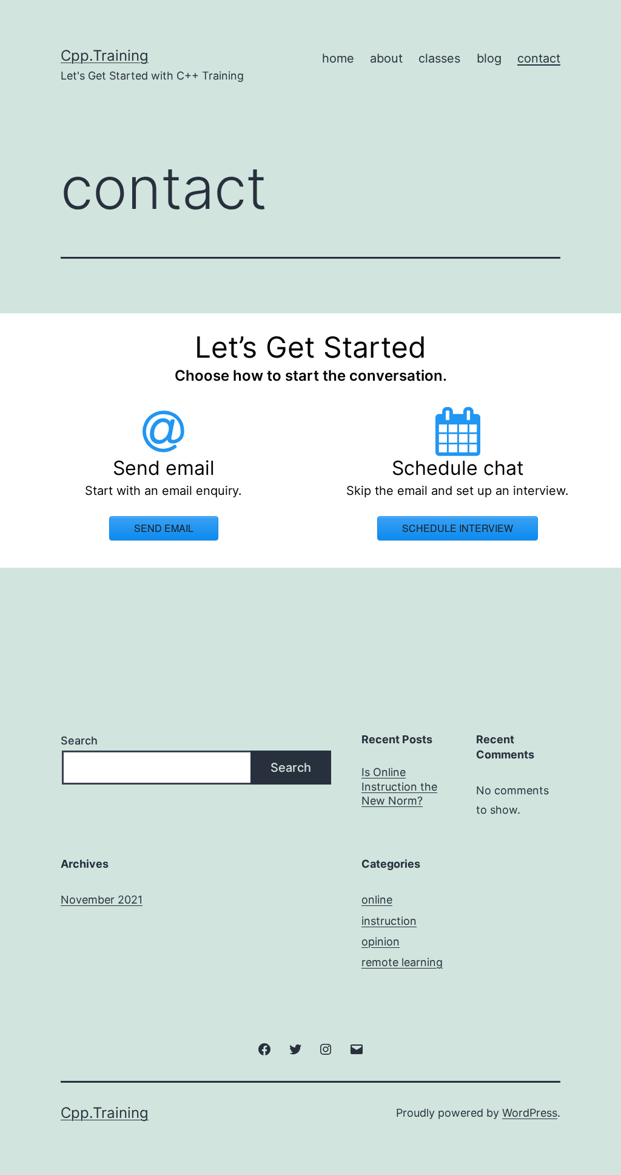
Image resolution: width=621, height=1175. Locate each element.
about (386, 58)
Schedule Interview (457, 528)
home (338, 58)
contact (538, 58)
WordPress (529, 1112)
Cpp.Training (105, 55)
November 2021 (102, 899)
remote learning (402, 962)
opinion (380, 941)
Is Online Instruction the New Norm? (399, 786)
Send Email (163, 528)
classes (439, 58)
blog (489, 58)
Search (79, 740)
